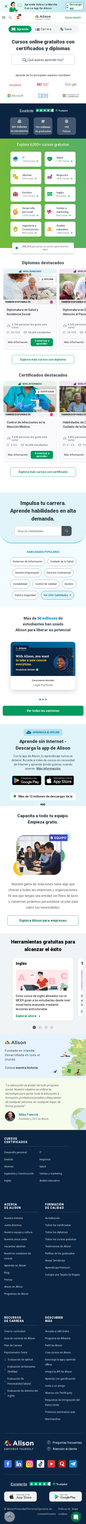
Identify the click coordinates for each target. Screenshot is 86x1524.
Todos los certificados (58, 1225)
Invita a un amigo (55, 1385)
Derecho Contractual (59, 572)
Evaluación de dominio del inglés (23, 1393)
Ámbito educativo (49, 1180)
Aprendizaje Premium (57, 1267)
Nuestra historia (13, 1218)
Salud (42, 1166)
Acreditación (52, 1218)
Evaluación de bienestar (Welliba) (21, 1369)
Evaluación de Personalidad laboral (19, 1381)
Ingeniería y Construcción (19, 1173)
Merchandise (52, 1419)
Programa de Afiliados (58, 1338)
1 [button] (40, 699)
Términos (32, 1509)
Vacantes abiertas (14, 1246)
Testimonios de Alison (58, 1246)
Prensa (8, 1279)
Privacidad (20, 1509)
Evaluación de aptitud (20, 1359)
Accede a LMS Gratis (57, 1331)
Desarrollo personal (15, 1152)
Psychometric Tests (15, 1352)
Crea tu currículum (15, 1331)
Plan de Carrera (13, 1345)
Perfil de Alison (53, 1345)
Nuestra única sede (15, 1239)
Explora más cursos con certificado (43, 472)
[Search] (8, 14)
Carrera (46, 29)
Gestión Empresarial (27, 572)
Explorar (3, 17)
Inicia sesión (73, 17)
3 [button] (46, 699)
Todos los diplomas (56, 1232)
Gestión (68, 584)
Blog (6, 1272)
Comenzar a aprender (42, 342)
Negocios (45, 1159)
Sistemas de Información (27, 561)
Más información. (49, 768)
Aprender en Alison (15, 1265)
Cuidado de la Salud (61, 561)
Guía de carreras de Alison (19, 1338)
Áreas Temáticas (55, 1260)
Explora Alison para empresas (43, 921)
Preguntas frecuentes (67, 1442)
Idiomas (9, 1166)
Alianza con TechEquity (58, 1392)
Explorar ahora (26, 1016)
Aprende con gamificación (60, 1378)
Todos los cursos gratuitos (60, 1239)
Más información (18, 342)
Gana (68, 29)
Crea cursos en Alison (58, 1352)
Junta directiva (13, 1225)
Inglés (7, 1180)
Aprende (23, 29)
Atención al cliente (65, 1449)
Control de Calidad (46, 584)
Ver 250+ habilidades (56, 595)
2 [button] (43, 699)
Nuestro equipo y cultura (18, 1232)
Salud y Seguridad (25, 595)
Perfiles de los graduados (60, 1253)
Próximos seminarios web (60, 1412)
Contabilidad (20, 584)
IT (40, 1152)
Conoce (21, 1067)
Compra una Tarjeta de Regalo (62, 1274)
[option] (29, 311)
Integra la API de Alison (58, 1371)
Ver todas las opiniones (43, 710)
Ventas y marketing (50, 1173)
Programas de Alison (16, 1293)
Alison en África (13, 1286)
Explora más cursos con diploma (43, 359)
